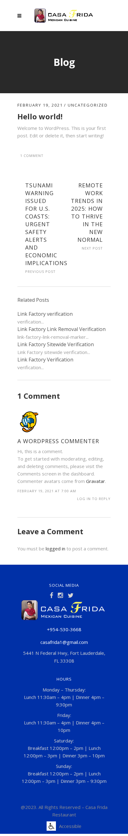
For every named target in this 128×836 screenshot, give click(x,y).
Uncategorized (88, 105)
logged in (55, 548)
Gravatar (95, 481)
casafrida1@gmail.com (64, 642)
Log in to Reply (94, 498)
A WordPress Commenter (58, 441)
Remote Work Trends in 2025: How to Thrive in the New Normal (87, 212)
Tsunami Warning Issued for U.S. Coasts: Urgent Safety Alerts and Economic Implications (46, 224)
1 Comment (31, 155)
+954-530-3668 (64, 629)
